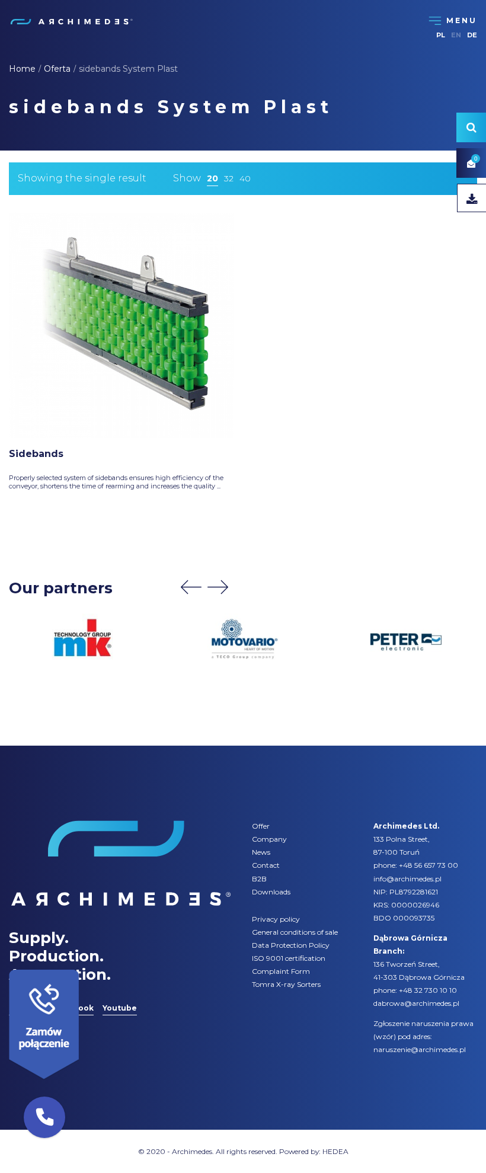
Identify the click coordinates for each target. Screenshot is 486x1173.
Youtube (120, 1007)
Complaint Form (281, 971)
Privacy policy (276, 919)
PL (440, 35)
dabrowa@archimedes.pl (416, 1003)
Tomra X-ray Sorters (286, 984)
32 (229, 178)
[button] (44, 1117)
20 (212, 178)
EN (456, 35)
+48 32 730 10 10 (428, 990)
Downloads (271, 891)
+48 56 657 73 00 (428, 865)
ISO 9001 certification (288, 958)
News (261, 852)
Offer (261, 826)
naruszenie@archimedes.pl (419, 1049)
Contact (266, 865)
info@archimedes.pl (407, 878)
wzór (385, 1036)
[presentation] (191, 587)
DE (472, 35)
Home (22, 68)
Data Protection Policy (291, 945)
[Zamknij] (83, 967)
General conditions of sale (295, 932)
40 (245, 178)
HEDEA (335, 1151)
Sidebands (36, 453)
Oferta (57, 68)
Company (269, 839)
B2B (259, 878)
